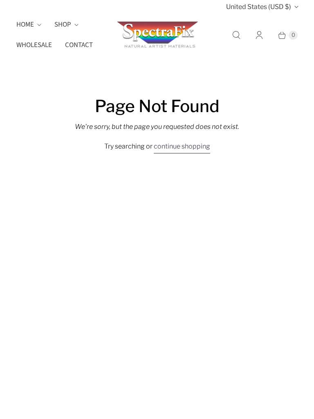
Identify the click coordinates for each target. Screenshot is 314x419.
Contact (79, 45)
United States (258, 7)
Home (25, 24)
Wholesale (34, 45)
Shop (62, 24)
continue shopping (182, 146)
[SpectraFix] (157, 35)
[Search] (236, 35)
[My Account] (259, 35)
